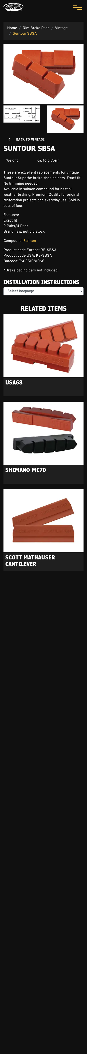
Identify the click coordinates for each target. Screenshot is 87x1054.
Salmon (29, 241)
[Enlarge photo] (43, 74)
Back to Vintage (28, 139)
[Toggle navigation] (77, 7)
